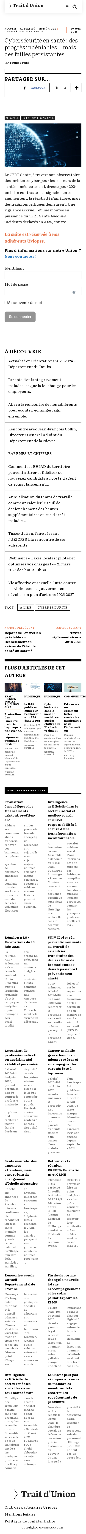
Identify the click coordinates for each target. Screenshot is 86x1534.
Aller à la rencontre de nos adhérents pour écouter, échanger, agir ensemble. (42, 410)
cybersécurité (53, 607)
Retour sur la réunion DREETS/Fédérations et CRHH (63, 1168)
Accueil (11, 28)
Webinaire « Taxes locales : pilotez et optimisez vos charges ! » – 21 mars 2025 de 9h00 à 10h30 (41, 563)
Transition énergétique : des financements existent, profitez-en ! (20, 810)
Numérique (47, 28)
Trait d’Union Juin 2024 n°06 (38, 118)
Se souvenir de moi (25, 302)
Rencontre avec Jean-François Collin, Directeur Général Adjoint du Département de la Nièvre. (42, 434)
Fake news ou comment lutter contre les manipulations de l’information (72, 717)
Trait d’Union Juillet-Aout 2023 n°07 (12, 701)
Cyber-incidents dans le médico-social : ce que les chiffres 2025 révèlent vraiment (52, 717)
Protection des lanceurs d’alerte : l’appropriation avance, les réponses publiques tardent (13, 729)
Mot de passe (16, 284)
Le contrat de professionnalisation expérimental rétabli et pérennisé (21, 1057)
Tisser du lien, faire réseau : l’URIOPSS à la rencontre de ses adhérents (37, 539)
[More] (76, 87)
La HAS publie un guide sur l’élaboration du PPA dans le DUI (33, 712)
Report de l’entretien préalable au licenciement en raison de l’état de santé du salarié (23, 641)
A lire (26, 607)
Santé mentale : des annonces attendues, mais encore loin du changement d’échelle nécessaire (21, 1172)
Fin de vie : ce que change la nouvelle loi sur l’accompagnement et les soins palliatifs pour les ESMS (64, 1289)
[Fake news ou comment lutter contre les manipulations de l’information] (72, 687)
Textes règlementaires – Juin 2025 (66, 637)
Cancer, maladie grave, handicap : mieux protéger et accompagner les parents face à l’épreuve (63, 1061)
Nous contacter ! (20, 256)
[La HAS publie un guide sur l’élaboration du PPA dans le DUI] (33, 687)
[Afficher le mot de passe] (74, 292)
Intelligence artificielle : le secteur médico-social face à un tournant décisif (19, 1383)
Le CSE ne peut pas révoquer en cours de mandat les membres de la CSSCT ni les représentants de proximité (63, 1388)
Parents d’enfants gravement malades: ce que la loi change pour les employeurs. (42, 385)
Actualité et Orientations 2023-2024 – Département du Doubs (41, 363)
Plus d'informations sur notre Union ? (43, 250)
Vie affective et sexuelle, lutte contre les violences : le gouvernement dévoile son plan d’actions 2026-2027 (42, 588)
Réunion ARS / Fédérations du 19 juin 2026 (20, 942)
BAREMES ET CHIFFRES (30, 453)
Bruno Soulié (19, 62)
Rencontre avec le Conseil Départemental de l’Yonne (20, 1282)
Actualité (28, 28)
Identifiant (14, 268)
